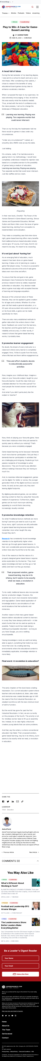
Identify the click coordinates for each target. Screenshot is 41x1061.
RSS (33, 1051)
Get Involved (7, 1034)
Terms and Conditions (24, 1051)
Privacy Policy (5, 1051)
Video (4, 919)
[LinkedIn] (9, 1015)
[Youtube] (12, 1015)
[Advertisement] (20, 766)
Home (4, 1022)
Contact (5, 1038)
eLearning (35, 13)
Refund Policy (14, 1051)
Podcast (5, 903)
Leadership (25, 22)
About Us (5, 1026)
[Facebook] (3, 1015)
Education (10, 810)
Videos (28, 13)
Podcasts (21, 13)
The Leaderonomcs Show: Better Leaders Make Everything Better (14, 925)
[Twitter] (6, 1015)
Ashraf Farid (23, 35)
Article (15, 22)
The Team (6, 1030)
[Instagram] (15, 1015)
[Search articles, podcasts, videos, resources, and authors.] (32, 7)
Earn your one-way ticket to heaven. (12, 1011)
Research (6, 539)
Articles (13, 13)
